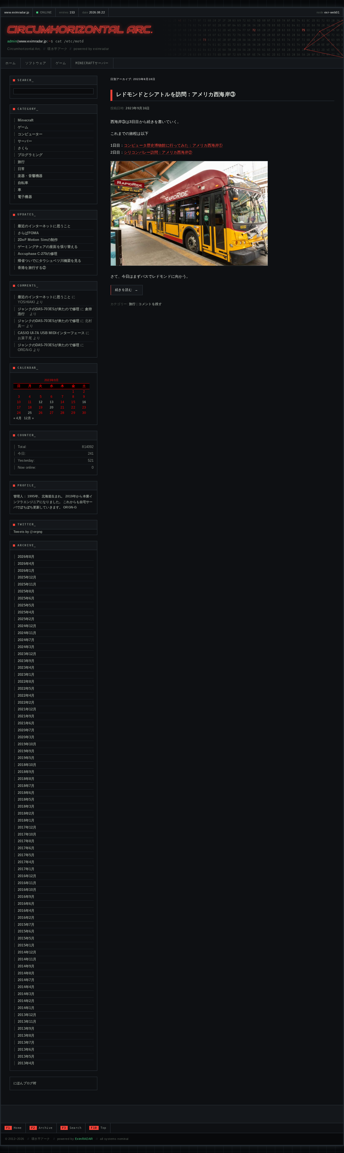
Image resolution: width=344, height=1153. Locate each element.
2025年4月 (26, 612)
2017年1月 (26, 869)
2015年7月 (26, 925)
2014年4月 (26, 987)
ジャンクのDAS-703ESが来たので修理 (48, 309)
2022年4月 (26, 695)
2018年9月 (26, 772)
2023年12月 (27, 654)
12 (40, 402)
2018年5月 (26, 799)
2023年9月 (26, 661)
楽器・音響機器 (30, 176)
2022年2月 (26, 702)
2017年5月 (26, 855)
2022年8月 (26, 681)
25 (30, 413)
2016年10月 (27, 890)
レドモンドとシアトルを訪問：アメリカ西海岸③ (175, 94)
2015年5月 (26, 938)
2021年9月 (26, 716)
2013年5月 (26, 1056)
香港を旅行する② (32, 268)
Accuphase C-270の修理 (37, 254)
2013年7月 (26, 1042)
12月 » (29, 418)
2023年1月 (26, 675)
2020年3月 (26, 737)
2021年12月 (27, 709)
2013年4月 (26, 1063)
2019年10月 (27, 744)
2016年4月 (26, 911)
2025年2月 (26, 619)
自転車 (23, 183)
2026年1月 (26, 571)
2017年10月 (27, 834)
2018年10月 (27, 765)
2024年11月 (27, 633)
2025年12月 (27, 577)
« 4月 (17, 418)
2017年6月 (26, 848)
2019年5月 (26, 758)
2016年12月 (27, 876)
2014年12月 (27, 952)
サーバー (25, 141)
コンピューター (30, 134)
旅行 (132, 304)
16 (84, 402)
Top (98, 1128)
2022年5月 (26, 688)
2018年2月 (26, 813)
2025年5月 (26, 605)
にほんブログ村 (24, 1083)
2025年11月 (27, 584)
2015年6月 (26, 931)
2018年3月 (26, 806)
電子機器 (25, 197)
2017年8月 (26, 841)
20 (51, 407)
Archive (42, 1128)
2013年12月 (27, 1015)
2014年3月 (26, 994)
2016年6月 (26, 904)
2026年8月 (26, 557)
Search (72, 1128)
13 (51, 402)
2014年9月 (26, 966)
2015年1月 (26, 945)
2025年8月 (26, 591)
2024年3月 (26, 647)
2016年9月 (26, 897)
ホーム (10, 63)
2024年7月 (26, 640)
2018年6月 (26, 793)
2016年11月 (27, 883)
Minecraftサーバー (92, 63)
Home (14, 1128)
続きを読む (126, 290)
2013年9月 (26, 1029)
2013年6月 (26, 1049)
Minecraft (25, 120)
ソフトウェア (35, 63)
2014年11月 (27, 959)
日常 (21, 169)
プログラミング (30, 155)
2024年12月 (27, 626)
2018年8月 (26, 779)
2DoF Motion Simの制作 (38, 240)
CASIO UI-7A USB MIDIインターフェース (51, 333)
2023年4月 (26, 668)
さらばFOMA (28, 233)
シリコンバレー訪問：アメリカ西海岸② (158, 152)
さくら (23, 148)
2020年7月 (26, 730)
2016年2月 (26, 918)
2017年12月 (27, 827)
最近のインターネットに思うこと (44, 226)
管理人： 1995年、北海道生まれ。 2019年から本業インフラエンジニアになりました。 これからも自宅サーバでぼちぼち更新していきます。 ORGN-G (52, 501)
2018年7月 (26, 786)
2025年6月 (26, 598)
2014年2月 (26, 1001)
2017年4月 (26, 862)
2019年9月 (26, 751)
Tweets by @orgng (27, 532)
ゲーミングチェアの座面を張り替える (48, 247)
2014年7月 (26, 980)
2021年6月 (26, 723)
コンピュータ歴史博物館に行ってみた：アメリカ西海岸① (173, 145)
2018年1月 (26, 820)
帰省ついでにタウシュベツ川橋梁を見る (49, 261)
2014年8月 (26, 973)
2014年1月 (26, 1008)
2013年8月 (26, 1035)
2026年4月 (26, 564)
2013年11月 (27, 1022)
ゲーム (61, 63)
